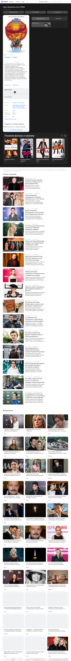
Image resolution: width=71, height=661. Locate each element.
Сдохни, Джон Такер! (57, 159)
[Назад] (62, 136)
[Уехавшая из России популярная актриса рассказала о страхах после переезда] (57, 536)
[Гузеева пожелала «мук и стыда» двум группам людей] (35, 647)
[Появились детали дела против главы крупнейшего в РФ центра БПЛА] (57, 580)
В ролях (6, 105)
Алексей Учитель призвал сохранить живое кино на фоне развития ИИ (33, 181)
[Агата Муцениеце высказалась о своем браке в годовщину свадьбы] (13, 536)
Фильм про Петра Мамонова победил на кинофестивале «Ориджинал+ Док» (34, 243)
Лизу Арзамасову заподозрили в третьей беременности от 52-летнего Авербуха (35, 197)
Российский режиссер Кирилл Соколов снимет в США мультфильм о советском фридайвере (34, 334)
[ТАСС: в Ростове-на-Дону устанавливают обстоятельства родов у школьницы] (35, 602)
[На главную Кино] (5, 1)
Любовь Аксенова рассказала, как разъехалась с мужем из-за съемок (34, 273)
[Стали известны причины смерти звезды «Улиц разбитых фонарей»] (35, 513)
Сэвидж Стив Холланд (18, 102)
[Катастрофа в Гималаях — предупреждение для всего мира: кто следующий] (57, 447)
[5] (15, 94)
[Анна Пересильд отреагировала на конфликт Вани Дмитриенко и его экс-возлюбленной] (13, 602)
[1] (5, 94)
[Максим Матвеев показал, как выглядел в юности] (35, 491)
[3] (10, 94)
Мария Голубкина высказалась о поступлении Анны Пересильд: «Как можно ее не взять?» (35, 212)
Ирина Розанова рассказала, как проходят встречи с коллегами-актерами (35, 365)
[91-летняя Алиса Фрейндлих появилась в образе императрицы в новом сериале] (13, 513)
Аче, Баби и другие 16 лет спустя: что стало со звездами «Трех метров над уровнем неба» (34, 380)
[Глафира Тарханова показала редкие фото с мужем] (13, 447)
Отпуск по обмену (9, 159)
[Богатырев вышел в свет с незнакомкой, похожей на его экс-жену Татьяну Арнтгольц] (35, 447)
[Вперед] (65, 136)
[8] (22, 94)
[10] (26, 94)
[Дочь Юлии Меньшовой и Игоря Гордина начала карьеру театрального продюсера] (57, 491)
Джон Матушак (16, 106)
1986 (5, 54)
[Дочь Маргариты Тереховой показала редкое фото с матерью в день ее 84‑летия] (57, 424)
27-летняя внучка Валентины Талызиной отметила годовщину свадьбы (35, 227)
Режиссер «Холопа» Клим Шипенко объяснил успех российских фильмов (33, 258)
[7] (19, 94)
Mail (2, 660)
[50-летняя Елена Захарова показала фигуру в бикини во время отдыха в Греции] (13, 580)
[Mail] (2, 1)
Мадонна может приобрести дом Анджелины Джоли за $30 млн (34, 288)
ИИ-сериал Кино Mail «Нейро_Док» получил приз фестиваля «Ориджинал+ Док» (34, 304)
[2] (8, 94)
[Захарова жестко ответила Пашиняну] (35, 424)
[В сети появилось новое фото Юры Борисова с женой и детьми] (57, 647)
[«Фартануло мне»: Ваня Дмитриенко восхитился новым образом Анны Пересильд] (35, 469)
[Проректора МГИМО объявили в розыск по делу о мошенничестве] (57, 469)
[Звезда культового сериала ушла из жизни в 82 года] (35, 580)
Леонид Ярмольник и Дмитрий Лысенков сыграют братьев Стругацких (35, 350)
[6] (17, 94)
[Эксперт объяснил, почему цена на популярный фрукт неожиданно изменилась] (13, 624)
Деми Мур (22, 105)
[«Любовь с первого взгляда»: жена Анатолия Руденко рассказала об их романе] (13, 424)
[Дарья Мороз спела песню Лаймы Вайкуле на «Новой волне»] (13, 647)
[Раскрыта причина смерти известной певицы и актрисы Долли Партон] (13, 558)
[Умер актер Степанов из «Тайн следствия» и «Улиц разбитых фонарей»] (57, 513)
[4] (12, 94)
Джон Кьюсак (16, 105)
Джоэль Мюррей (21, 108)
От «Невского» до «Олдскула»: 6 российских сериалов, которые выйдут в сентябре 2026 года (34, 319)
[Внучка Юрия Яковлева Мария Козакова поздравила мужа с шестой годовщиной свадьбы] (13, 469)
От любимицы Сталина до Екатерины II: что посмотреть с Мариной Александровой (35, 395)
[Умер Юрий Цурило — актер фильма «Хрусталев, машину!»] (13, 491)
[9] (24, 94)
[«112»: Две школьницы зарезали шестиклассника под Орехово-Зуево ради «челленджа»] (35, 558)
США (14, 110)
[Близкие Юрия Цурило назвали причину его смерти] (35, 536)
